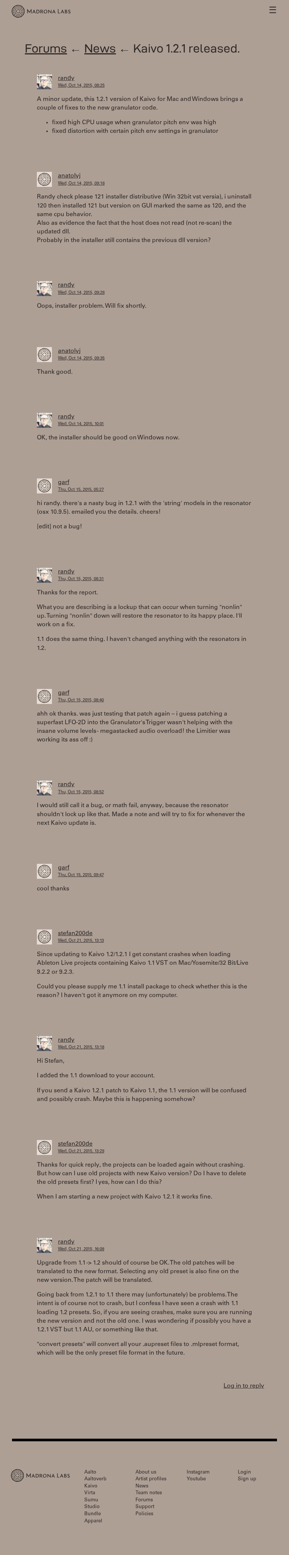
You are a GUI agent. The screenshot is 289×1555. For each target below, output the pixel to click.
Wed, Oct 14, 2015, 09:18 (81, 184)
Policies (144, 1514)
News (100, 48)
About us (145, 1472)
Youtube (196, 1479)
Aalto (90, 1472)
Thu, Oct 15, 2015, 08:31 (81, 579)
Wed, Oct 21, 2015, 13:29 (81, 1151)
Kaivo (90, 1486)
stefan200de (75, 934)
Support (144, 1507)
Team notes (148, 1493)
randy (66, 78)
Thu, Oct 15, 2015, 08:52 (81, 792)
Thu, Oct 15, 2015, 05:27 (81, 490)
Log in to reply (244, 1386)
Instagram (198, 1472)
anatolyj (69, 176)
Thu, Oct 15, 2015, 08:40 (81, 700)
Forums (46, 48)
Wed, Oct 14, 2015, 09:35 (81, 358)
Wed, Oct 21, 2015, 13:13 (81, 941)
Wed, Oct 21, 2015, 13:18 (81, 1047)
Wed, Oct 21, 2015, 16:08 (81, 1249)
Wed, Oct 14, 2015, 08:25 (81, 86)
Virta (89, 1493)
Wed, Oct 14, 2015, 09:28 (81, 293)
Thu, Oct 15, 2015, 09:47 (81, 875)
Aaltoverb (95, 1479)
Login (244, 1472)
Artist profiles (150, 1479)
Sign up (247, 1479)
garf (63, 483)
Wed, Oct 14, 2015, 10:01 (81, 424)
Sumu (91, 1500)
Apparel (93, 1521)
